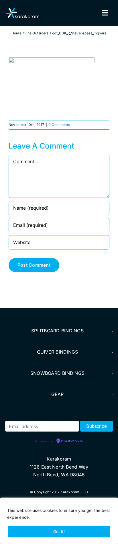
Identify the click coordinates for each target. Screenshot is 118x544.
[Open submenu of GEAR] (111, 395)
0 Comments (59, 124)
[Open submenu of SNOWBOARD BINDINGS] (111, 373)
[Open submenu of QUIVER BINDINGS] (111, 352)
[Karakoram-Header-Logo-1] (22, 10)
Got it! (59, 531)
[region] (59, 521)
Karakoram (59, 459)
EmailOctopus (71, 441)
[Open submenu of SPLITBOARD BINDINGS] (111, 331)
